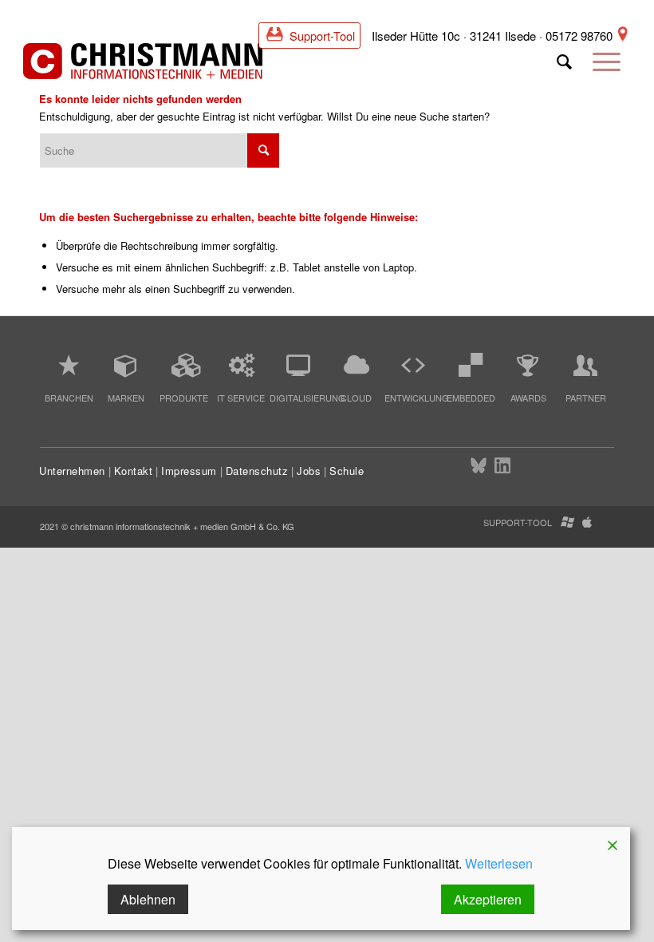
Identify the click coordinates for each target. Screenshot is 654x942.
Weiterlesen (499, 863)
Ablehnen (147, 899)
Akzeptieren (488, 899)
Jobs (309, 470)
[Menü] (606, 68)
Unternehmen (72, 470)
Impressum (189, 470)
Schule (346, 470)
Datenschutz (257, 470)
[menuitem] (564, 68)
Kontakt (133, 470)
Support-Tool (320, 35)
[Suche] (564, 68)
